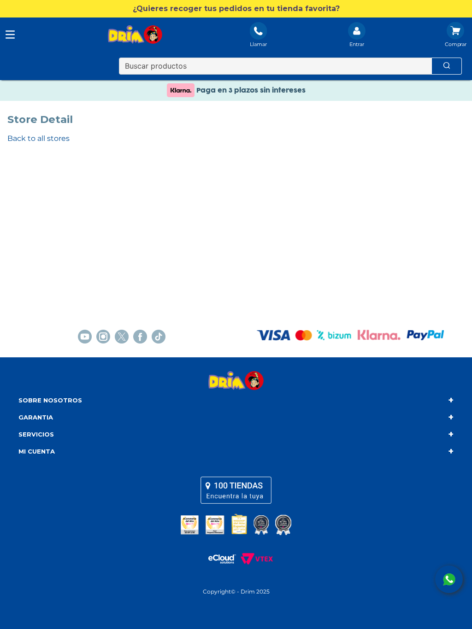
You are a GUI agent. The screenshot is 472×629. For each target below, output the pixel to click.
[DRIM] (135, 35)
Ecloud (217, 559)
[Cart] (455, 35)
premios (236, 524)
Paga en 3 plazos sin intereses (250, 90)
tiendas (236, 490)
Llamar (258, 44)
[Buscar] (446, 66)
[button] (236, 8)
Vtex (254, 559)
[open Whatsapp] (449, 579)
